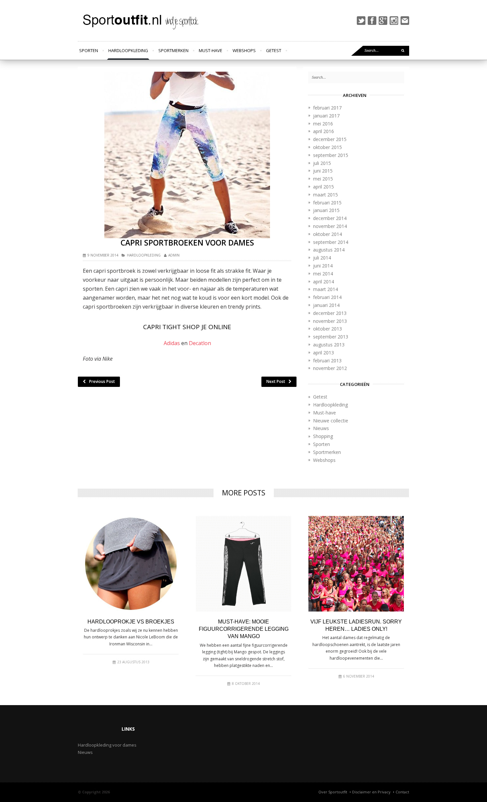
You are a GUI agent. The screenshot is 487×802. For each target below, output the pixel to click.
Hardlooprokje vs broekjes (130, 621)
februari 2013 (327, 360)
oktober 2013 (327, 329)
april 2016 (323, 131)
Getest (273, 50)
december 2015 (330, 139)
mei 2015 (323, 179)
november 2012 (330, 368)
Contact (402, 791)
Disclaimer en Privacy (371, 791)
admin (174, 255)
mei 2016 (323, 123)
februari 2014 (327, 297)
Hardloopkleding (128, 50)
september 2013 (330, 336)
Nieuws (321, 428)
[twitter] (361, 20)
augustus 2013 (329, 344)
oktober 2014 (327, 234)
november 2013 (330, 321)
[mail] (405, 20)
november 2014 (330, 226)
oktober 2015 (327, 147)
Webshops (244, 50)
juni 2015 (323, 171)
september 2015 (330, 155)
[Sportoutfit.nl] (139, 20)
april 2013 (323, 352)
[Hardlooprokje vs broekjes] (131, 564)
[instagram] (394, 20)
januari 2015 (326, 210)
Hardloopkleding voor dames (107, 745)
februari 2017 (327, 108)
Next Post (275, 381)
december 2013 (330, 313)
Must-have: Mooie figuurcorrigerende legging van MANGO (244, 629)
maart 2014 (325, 289)
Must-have (210, 50)
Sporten (88, 50)
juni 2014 (323, 265)
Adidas (172, 343)
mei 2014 (323, 273)
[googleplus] (383, 20)
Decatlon (200, 343)
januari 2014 (326, 305)
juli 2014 (322, 258)
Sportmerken (173, 50)
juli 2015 (322, 163)
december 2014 (330, 218)
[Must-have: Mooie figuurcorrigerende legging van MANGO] (243, 564)
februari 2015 (327, 202)
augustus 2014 (329, 250)
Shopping (323, 436)
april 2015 (323, 186)
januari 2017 (326, 115)
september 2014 (330, 242)
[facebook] (372, 20)
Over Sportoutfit (332, 791)
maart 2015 (325, 194)
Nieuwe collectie (330, 420)
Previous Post (102, 381)
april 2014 (323, 281)
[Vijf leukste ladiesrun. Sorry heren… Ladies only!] (356, 564)
